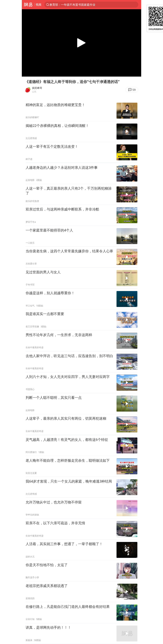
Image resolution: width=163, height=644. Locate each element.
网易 (28, 4)
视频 (38, 4)
